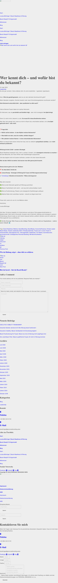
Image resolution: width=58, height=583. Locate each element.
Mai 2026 (2, 351)
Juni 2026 (3, 348)
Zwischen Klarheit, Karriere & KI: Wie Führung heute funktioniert (18, 328)
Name (2, 557)
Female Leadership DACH (15, 230)
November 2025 (4, 369)
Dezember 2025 (4, 366)
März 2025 (3, 381)
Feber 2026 (3, 360)
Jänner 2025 (3, 384)
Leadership (3, 89)
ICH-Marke (39, 232)
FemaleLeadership (28, 230)
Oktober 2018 (4, 393)
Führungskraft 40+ (14, 232)
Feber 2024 (3, 387)
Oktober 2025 (4, 372)
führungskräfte (24, 232)
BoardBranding (23, 229)
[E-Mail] (0, 422)
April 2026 (3, 354)
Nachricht (3, 573)
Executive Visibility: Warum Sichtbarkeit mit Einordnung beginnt (18, 331)
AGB (1, 492)
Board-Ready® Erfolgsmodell (8, 19)
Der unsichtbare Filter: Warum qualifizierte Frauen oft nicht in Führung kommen (22, 337)
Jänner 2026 (3, 363)
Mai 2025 (2, 378)
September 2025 (5, 375)
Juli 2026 (2, 345)
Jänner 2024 (3, 390)
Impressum (3, 486)
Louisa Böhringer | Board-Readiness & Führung (13, 16)
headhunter (32, 232)
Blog (1, 25)
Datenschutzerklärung (6, 489)
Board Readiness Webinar (10, 229)
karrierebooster (47, 232)
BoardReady (31, 229)
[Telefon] (0, 412)
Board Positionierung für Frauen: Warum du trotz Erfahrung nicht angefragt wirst (23, 334)
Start (1, 13)
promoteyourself (5, 234)
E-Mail (3, 425)
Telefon (3, 414)
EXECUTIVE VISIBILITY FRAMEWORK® (11, 324)
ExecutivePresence (40, 229)
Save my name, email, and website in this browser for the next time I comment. (23, 291)
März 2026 (3, 357)
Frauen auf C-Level (39, 230)
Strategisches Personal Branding (19, 234)
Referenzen (3, 22)
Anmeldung (5, 176)
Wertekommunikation (35, 234)
